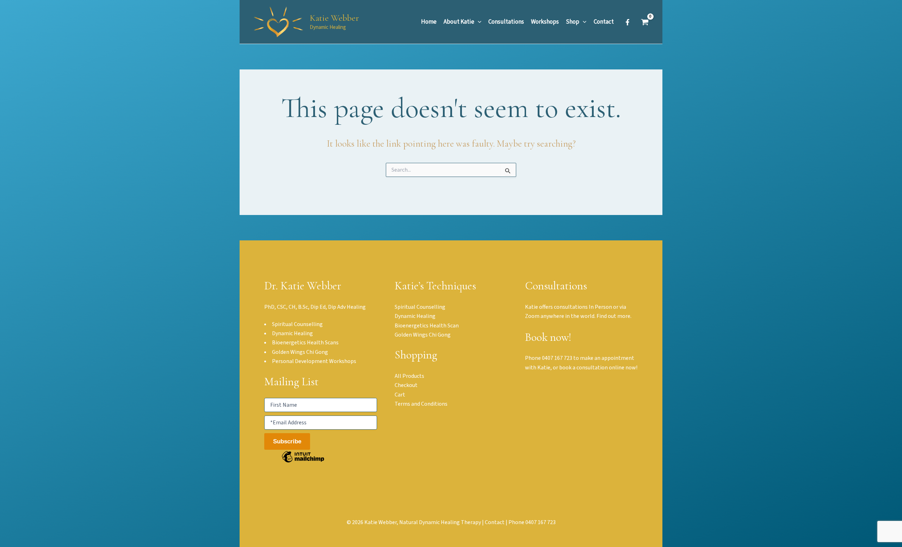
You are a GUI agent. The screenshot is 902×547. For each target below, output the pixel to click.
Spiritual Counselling (420, 307)
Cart (400, 395)
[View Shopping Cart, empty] (645, 21)
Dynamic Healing (415, 316)
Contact (495, 522)
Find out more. (614, 316)
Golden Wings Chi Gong (423, 335)
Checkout (406, 385)
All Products (409, 376)
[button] (477, 22)
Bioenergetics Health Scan (427, 326)
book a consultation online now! (598, 367)
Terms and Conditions (421, 404)
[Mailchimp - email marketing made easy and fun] (303, 462)
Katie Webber (334, 17)
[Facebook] (627, 22)
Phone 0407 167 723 (548, 358)
